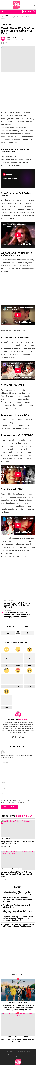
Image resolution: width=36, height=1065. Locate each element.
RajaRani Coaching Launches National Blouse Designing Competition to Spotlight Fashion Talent (18, 918)
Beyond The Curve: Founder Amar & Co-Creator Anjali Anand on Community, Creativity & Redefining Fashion (18, 1008)
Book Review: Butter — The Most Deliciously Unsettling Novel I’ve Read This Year (17, 899)
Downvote (27, 633)
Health (10, 1036)
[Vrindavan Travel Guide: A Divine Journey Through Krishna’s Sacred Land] (18, 860)
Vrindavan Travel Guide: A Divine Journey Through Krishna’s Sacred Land (16, 874)
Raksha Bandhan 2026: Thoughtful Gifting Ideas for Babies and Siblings (17, 893)
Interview (12, 1002)
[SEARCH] (34, 12)
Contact (25, 1055)
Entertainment (25, 816)
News (8, 838)
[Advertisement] (18, 92)
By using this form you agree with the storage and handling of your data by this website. (16, 801)
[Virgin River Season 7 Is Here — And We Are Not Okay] (18, 829)
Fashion (19, 1002)
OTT (3, 838)
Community (17, 1055)
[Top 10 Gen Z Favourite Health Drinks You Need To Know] (18, 1024)
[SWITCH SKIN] (23, 12)
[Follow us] (34, 5)
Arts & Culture (12, 869)
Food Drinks (18, 1036)
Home (3, 1055)
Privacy (32, 1055)
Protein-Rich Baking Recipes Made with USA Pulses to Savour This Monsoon (18, 925)
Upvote (8, 633)
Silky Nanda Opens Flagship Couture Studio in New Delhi (17, 912)
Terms (18, 1057)
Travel (4, 869)
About (9, 1055)
